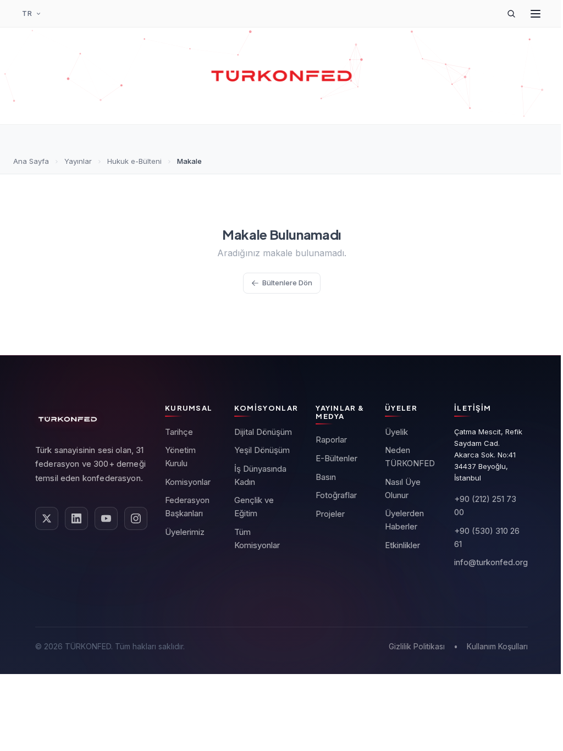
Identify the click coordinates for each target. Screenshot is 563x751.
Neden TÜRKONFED (410, 456)
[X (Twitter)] (46, 518)
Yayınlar (78, 161)
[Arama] (511, 14)
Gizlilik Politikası (417, 646)
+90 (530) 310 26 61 (487, 537)
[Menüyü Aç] (535, 14)
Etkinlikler (402, 545)
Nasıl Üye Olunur (403, 488)
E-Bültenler (336, 458)
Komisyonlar (188, 482)
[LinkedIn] (76, 518)
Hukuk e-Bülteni (134, 161)
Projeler (330, 514)
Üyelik (396, 432)
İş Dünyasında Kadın (260, 475)
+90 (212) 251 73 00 (485, 505)
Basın (326, 477)
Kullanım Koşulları (497, 646)
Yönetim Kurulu (180, 456)
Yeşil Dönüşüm (262, 450)
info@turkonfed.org (491, 562)
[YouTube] (106, 518)
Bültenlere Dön (287, 282)
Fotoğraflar (336, 495)
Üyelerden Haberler (404, 520)
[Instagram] (135, 518)
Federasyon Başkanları (187, 506)
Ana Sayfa (31, 161)
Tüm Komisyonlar (257, 538)
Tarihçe (179, 432)
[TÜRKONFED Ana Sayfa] (281, 76)
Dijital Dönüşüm (263, 432)
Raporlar (331, 439)
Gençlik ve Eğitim (254, 506)
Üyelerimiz (185, 532)
